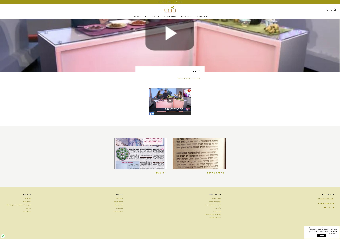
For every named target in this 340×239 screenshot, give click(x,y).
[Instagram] (329, 207)
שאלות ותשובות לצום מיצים (213, 205)
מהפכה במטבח (215, 172)
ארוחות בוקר (119, 199)
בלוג (147, 16)
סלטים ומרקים (119, 208)
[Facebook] (333, 207)
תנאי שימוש (28, 199)
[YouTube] (325, 207)
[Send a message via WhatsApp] (3, 236)
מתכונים (155, 16)
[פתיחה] (335, 10)
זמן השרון (160, 172)
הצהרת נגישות (27, 202)
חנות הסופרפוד (201, 16)
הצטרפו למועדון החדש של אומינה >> (170, 2)
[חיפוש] (331, 9)
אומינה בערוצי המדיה (215, 202)
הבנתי (322, 236)
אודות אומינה (186, 16)
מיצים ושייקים (119, 205)
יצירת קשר (137, 16)
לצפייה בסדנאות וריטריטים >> (326, 199)
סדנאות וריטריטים (170, 16)
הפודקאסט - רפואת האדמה (213, 214)
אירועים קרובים (216, 199)
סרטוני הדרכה (217, 211)
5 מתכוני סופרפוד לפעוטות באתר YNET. (188, 78)
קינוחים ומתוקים (118, 211)
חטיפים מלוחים (118, 202)
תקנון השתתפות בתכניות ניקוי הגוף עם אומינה (18, 205)
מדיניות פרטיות (27, 211)
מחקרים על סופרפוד (215, 218)
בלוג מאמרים (217, 208)
